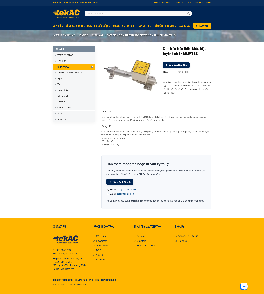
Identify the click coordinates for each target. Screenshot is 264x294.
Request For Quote (63, 280)
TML (59, 84)
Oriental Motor (64, 107)
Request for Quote (162, 3)
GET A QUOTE (202, 25)
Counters (141, 241)
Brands (169, 26)
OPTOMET (62, 96)
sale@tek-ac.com (126, 193)
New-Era (61, 119)
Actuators (101, 259)
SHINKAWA (97, 35)
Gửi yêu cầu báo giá (188, 236)
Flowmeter (101, 241)
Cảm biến (58, 26)
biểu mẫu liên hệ (138, 200)
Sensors (141, 236)
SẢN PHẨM (69, 35)
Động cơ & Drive (75, 26)
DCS (89, 26)
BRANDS (83, 35)
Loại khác (184, 26)
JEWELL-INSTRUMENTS (69, 72)
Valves (99, 254)
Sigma (60, 78)
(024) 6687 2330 (129, 189)
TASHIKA (61, 61)
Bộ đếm (159, 26)
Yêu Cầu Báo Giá (176, 65)
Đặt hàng (182, 241)
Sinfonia (61, 101)
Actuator (128, 26)
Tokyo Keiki (62, 90)
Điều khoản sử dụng (202, 3)
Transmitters (102, 245)
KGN (59, 113)
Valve (116, 26)
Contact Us (178, 3)
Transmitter (144, 26)
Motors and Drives (146, 245)
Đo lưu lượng (102, 26)
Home (56, 35)
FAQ (189, 3)
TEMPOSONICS (65, 55)
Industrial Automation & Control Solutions (76, 3)
